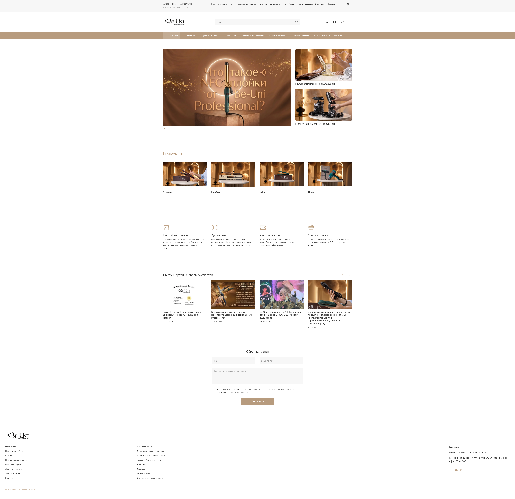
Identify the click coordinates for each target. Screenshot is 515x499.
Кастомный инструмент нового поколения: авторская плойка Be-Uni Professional (231, 314)
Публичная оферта (218, 4)
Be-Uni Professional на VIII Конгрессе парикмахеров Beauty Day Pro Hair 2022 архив (280, 314)
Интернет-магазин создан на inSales (21, 490)
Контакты (338, 35)
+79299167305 (186, 4)
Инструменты (173, 153)
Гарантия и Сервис (278, 35)
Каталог (174, 35)
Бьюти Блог (320, 4)
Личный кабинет (321, 35)
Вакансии (332, 4)
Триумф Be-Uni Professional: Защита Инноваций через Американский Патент (183, 314)
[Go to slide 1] (164, 128)
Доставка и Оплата (300, 35)
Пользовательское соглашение (242, 4)
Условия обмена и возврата (301, 4)
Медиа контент (143, 473)
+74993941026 (169, 4)
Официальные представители (150, 478)
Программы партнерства (252, 35)
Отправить (257, 401)
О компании (190, 35)
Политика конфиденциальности (272, 4)
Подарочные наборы (210, 35)
